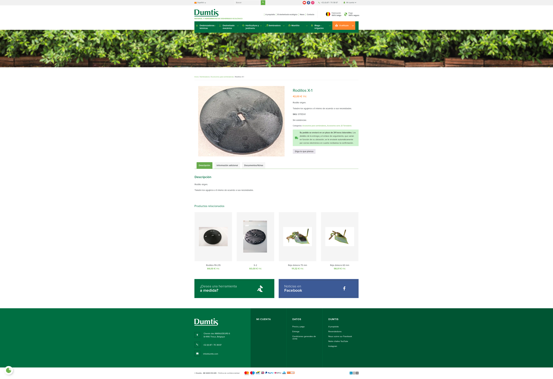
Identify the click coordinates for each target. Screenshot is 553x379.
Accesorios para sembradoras (222, 77)
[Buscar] (263, 2)
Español (200, 2)
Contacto (310, 14)
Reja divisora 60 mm (339, 265)
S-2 (255, 265)
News (302, 14)
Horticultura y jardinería (252, 27)
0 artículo (344, 25)
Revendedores (335, 331)
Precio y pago (298, 326)
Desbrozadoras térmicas (207, 27)
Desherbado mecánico (229, 27)
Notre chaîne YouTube (338, 341)
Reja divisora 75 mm (297, 265)
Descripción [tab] (204, 165)
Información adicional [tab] (227, 165)
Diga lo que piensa (304, 151)
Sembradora (275, 25)
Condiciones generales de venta (304, 337)
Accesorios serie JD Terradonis (339, 126)
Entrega (295, 331)
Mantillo (295, 25)
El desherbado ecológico (287, 14)
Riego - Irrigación (319, 27)
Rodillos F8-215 (213, 265)
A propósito (270, 14)
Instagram (332, 346)
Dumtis (333, 319)
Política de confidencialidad (228, 373)
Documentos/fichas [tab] (253, 165)
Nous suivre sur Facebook (340, 336)
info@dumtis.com (210, 354)
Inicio (196, 77)
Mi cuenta (350, 2)
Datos (296, 319)
